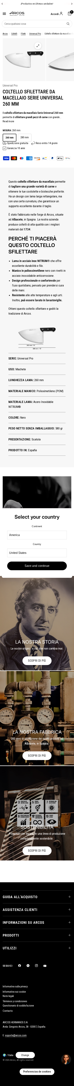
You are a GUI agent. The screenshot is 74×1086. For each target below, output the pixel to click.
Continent (37, 526)
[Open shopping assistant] (66, 1059)
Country (37, 544)
